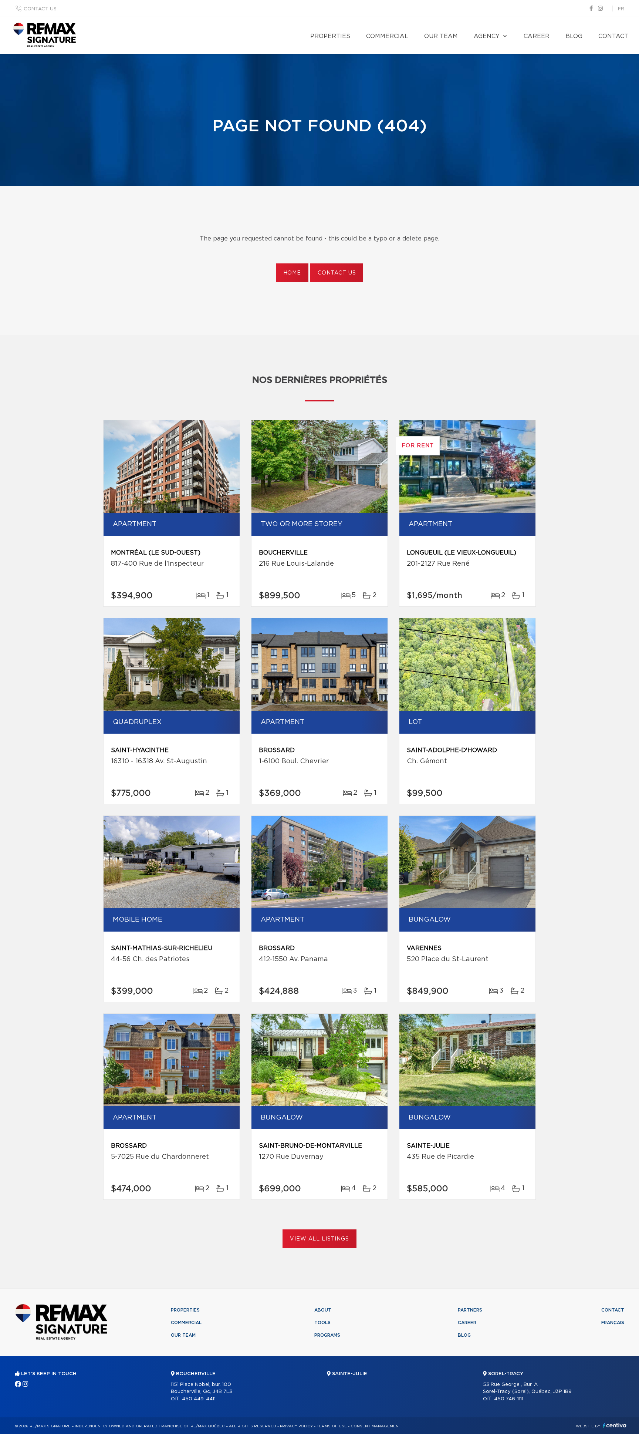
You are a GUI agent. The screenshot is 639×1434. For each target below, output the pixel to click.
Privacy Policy (296, 1426)
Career (537, 36)
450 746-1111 (508, 1399)
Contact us (40, 9)
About (322, 1310)
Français (612, 1322)
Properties (330, 36)
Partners (470, 1310)
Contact (613, 36)
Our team (441, 36)
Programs (327, 1335)
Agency (487, 36)
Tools (322, 1322)
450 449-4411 (199, 1399)
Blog (573, 36)
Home (292, 273)
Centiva (614, 1425)
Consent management (376, 1426)
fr (621, 9)
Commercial (387, 36)
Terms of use (332, 1426)
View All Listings (319, 1239)
